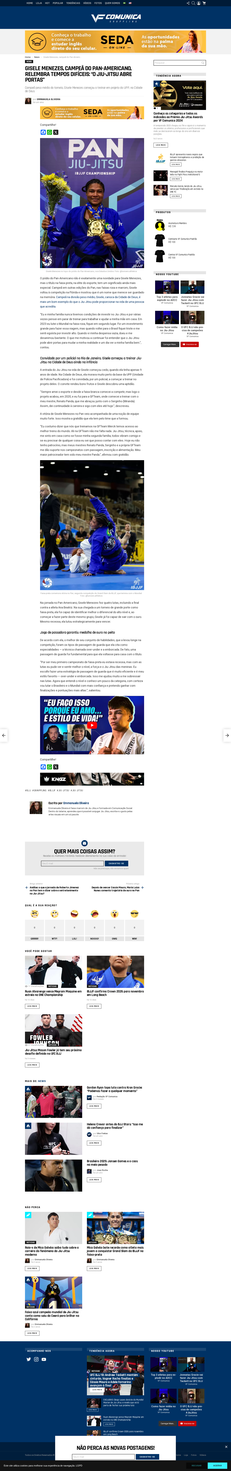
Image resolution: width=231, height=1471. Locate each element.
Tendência (28, 1215)
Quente (28, 1089)
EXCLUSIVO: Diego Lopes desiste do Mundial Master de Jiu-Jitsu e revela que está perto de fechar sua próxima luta (123, 1402)
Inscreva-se (191, 344)
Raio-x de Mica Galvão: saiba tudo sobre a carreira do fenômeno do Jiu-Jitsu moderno (52, 1251)
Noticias (52, 986)
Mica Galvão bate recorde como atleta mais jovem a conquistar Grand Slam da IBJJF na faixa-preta (115, 1251)
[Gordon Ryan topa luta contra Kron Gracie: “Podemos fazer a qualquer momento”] (53, 1102)
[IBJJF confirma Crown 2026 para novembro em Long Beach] (115, 972)
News (42, 1081)
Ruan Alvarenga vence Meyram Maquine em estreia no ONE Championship (53, 993)
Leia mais (32, 1006)
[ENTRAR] (199, 3)
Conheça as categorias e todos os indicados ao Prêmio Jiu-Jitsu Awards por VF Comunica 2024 (178, 117)
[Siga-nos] (188, 3)
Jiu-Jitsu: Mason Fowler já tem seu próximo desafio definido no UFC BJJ (53, 1052)
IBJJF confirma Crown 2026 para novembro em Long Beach (115, 993)
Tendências (73, 3)
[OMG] (35, 1280)
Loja (39, 3)
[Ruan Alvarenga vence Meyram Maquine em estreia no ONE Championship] (53, 972)
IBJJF (52, 790)
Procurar (203, 63)
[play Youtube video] (92, 725)
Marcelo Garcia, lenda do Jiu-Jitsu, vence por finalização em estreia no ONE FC (186, 189)
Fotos (98, 3)
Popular (58, 3)
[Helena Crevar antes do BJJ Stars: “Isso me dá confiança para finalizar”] (53, 1139)
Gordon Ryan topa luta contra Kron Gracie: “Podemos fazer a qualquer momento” (114, 1089)
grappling (40, 790)
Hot (47, 3)
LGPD (79, 1465)
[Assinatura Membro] (160, 225)
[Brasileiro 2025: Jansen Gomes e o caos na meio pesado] (53, 1176)
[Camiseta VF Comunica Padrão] (160, 240)
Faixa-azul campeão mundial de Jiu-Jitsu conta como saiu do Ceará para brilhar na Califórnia (52, 1315)
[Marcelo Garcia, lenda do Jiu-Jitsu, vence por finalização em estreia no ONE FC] (161, 190)
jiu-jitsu (63, 790)
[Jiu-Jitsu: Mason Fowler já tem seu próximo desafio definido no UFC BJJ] (53, 1030)
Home (30, 3)
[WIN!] (164, 84)
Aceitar (217, 1466)
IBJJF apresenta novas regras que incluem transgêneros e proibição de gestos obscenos (187, 157)
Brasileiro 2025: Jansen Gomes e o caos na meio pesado (112, 1163)
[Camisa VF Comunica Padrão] (160, 256)
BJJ (29, 790)
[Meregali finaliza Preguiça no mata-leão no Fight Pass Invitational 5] (161, 175)
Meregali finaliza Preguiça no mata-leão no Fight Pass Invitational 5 (186, 173)
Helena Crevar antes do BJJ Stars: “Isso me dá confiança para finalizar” (115, 1126)
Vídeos (87, 3)
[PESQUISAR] (193, 3)
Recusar (196, 1466)
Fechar (226, 1447)
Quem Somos (112, 3)
